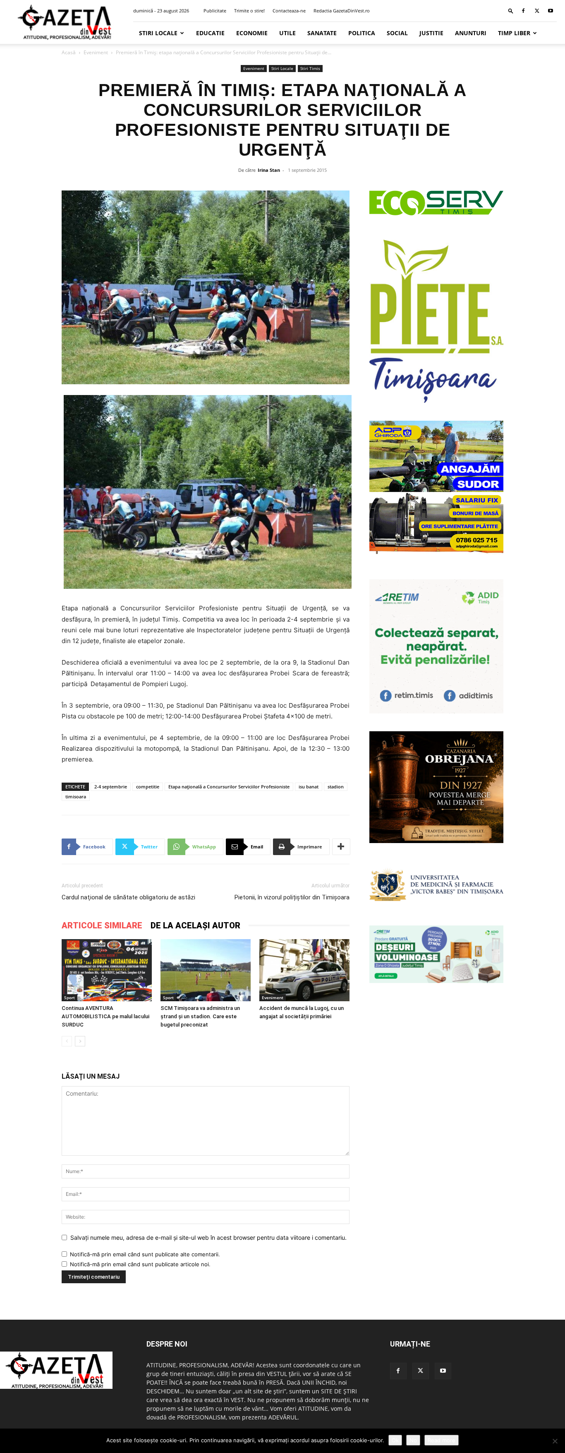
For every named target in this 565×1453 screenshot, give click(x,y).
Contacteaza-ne (289, 10)
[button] (511, 10)
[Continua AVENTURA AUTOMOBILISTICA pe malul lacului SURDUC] (107, 970)
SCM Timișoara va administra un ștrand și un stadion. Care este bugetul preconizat (200, 1016)
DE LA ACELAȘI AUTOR (195, 925)
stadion (336, 786)
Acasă (69, 52)
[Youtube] (550, 11)
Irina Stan (269, 170)
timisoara (75, 796)
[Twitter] (537, 11)
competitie (147, 786)
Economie (252, 33)
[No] (555, 1441)
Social (397, 33)
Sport (69, 997)
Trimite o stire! (249, 10)
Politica (361, 33)
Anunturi (470, 33)
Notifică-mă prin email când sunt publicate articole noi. (140, 1264)
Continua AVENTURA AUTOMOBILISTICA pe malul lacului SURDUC (105, 1016)
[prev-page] (67, 1041)
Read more (441, 1440)
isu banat (308, 786)
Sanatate (322, 33)
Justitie (431, 33)
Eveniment (96, 52)
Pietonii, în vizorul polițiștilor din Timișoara (292, 897)
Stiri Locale (158, 33)
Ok (395, 1440)
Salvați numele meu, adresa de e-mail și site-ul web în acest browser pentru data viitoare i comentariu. (208, 1237)
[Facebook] (523, 11)
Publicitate (214, 10)
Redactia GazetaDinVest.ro (342, 10)
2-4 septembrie (110, 786)
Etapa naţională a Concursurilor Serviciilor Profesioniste (229, 786)
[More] (341, 847)
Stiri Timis (310, 68)
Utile (287, 33)
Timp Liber (514, 33)
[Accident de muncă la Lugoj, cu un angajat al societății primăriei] (304, 970)
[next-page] (80, 1041)
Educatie (210, 33)
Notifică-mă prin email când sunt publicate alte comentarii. (145, 1254)
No (413, 1440)
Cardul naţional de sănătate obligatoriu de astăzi (128, 897)
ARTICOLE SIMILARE (102, 925)
